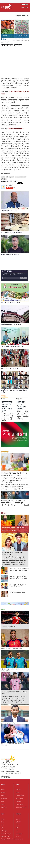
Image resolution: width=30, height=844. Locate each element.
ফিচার (2, 822)
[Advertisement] (15, 62)
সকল (26, 7)
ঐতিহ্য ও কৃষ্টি (19, 798)
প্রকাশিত (17, 177)
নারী (2, 828)
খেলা (3, 609)
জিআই (3, 177)
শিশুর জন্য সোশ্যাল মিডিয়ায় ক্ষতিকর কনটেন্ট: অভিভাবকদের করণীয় (12, 481)
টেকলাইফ (18, 801)
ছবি (17, 831)
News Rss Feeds (5, 836)
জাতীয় (2, 790)
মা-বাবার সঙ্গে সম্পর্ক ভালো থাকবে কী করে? (12, 489)
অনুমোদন (11, 177)
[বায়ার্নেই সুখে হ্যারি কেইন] (15, 620)
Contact (18, 837)
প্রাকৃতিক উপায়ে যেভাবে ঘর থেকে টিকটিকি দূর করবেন (14, 484)
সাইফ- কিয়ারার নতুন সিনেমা (17, 592)
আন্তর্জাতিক (4, 798)
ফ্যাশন (2, 819)
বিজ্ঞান (2, 804)
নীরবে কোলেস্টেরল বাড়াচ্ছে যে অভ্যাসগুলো (12, 487)
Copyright (4, 839)
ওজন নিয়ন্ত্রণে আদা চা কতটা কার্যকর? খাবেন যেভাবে (14, 478)
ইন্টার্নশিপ (18, 822)
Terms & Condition (6, 834)
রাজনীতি (3, 795)
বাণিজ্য (4, 39)
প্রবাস (2, 801)
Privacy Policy (20, 804)
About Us (3, 807)
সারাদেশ (3, 793)
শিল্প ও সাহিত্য (20, 795)
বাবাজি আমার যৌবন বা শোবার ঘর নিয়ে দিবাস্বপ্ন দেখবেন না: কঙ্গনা (19, 569)
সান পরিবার (19, 834)
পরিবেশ (18, 825)
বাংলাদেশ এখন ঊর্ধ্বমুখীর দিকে (16, 128)
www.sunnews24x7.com (13, 773)
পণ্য (7, 177)
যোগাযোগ (18, 819)
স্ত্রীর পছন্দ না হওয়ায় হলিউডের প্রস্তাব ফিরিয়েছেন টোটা (18, 585)
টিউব (17, 828)
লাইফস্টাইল (5, 452)
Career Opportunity (21, 807)
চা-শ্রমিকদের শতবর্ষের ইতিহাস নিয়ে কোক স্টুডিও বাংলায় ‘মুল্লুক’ (18, 577)
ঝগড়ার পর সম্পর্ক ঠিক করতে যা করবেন (11, 476)
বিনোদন (4, 513)
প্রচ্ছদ (22, 7)
